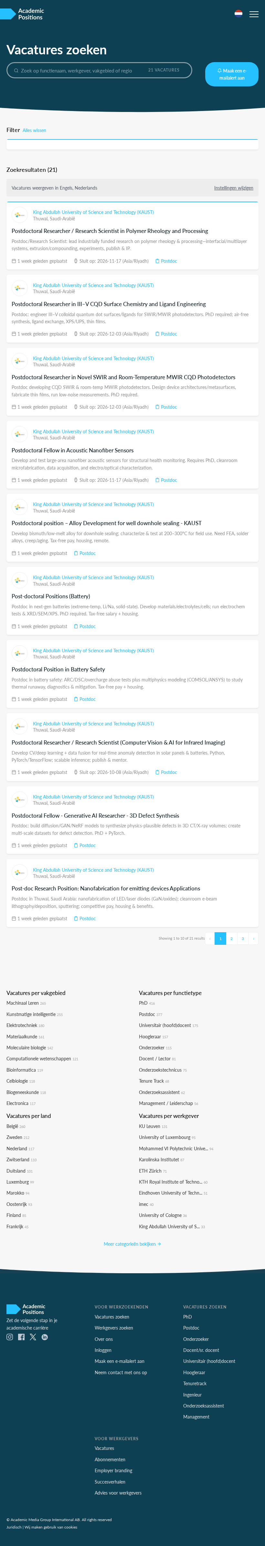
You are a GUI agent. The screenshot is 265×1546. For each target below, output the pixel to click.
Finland (16, 1215)
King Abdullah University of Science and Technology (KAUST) (93, 212)
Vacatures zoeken (112, 1316)
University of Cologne (163, 1215)
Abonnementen (110, 1459)
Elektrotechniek (25, 1025)
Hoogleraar (153, 1036)
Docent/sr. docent (201, 1350)
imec (146, 1204)
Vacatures (104, 1448)
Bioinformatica (24, 1069)
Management (196, 1416)
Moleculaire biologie (29, 1047)
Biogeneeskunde (26, 1092)
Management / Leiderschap (168, 1103)
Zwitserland (21, 1159)
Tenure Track (154, 1080)
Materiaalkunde (25, 1036)
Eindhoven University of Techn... (173, 1192)
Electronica (21, 1103)
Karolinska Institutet (161, 1159)
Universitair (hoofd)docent (168, 1025)
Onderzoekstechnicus (163, 1069)
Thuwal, (41, 218)
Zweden (17, 1137)
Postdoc (168, 261)
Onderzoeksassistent (162, 1092)
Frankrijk (17, 1226)
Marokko (17, 1192)
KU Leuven (153, 1126)
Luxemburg (20, 1181)
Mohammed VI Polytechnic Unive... (176, 1148)
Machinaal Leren (26, 1002)
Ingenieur (192, 1394)
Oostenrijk (19, 1204)
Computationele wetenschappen (42, 1058)
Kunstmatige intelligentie (34, 1014)
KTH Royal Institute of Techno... (173, 1181)
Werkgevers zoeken (114, 1327)
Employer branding (113, 1470)
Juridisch (14, 1527)
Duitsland (19, 1170)
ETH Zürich (153, 1170)
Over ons (104, 1339)
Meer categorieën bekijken (130, 1244)
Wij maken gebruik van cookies (51, 1527)
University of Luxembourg (167, 1137)
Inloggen (103, 1350)
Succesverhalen (110, 1481)
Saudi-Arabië (62, 218)
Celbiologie (20, 1080)
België (15, 1126)
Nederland (20, 1148)
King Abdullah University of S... (172, 1226)
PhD (147, 1002)
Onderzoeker (155, 1047)
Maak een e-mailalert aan (233, 74)
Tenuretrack (195, 1383)
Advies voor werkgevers (118, 1492)
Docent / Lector (157, 1058)
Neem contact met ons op (121, 1372)
